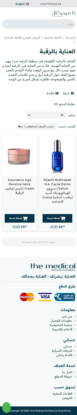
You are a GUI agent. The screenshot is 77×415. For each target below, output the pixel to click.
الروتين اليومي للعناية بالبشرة (22, 37)
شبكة (66, 93)
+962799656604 (50, 4)
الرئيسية (70, 37)
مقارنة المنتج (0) (64, 104)
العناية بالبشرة (52, 37)
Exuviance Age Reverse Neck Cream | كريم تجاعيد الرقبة (19, 186)
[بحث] (6, 24)
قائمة (51, 93)
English (20, 4)
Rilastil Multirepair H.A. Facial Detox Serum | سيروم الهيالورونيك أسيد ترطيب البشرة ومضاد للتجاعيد (57, 190)
